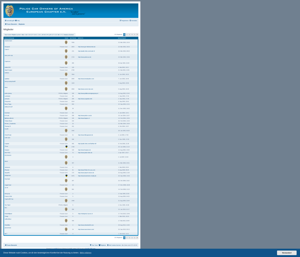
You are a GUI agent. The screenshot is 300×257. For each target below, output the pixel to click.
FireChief (7, 179)
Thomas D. (8, 126)
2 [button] (126, 35)
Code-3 (7, 49)
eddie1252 (8, 67)
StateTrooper (8, 70)
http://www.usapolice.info (85, 98)
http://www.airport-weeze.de (86, 172)
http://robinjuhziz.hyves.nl (85, 213)
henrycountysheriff (10, 81)
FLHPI (6, 129)
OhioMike (7, 225)
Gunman (7, 113)
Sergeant (7, 46)
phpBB (55, 248)
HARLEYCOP (9, 107)
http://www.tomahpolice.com (86, 78)
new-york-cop (9, 55)
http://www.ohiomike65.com (86, 225)
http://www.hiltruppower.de (85, 135)
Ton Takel (7, 205)
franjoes (7, 150)
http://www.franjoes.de (84, 150)
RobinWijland (8, 213)
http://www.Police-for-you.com (86, 170)
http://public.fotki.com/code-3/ (86, 51)
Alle (23, 34)
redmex (7, 72)
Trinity (6, 216)
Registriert (122, 38)
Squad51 (7, 172)
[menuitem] (17, 20)
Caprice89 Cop (9, 199)
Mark (6, 87)
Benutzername (9, 38)
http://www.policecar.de (84, 57)
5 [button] (134, 35)
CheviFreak (8, 135)
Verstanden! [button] (287, 253)
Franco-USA (8, 196)
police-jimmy (8, 93)
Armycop (7, 193)
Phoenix (7, 170)
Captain (7, 143)
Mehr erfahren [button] (85, 253)
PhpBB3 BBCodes (90, 248)
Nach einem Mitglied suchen (13, 34)
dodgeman (8, 175)
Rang (66, 38)
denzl (6, 161)
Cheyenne (8, 101)
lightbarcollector (9, 118)
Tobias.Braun (8, 121)
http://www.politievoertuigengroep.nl (88, 93)
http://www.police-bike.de (85, 152)
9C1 (6, 207)
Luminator (7, 96)
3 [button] (129, 35)
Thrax (6, 146)
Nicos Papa (8, 104)
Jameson (7, 167)
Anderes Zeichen (69, 34)
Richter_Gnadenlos (10, 123)
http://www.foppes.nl (84, 118)
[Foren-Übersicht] (46, 10)
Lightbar (7, 78)
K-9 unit (7, 115)
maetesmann (8, 40)
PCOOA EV (8, 155)
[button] (137, 34)
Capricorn (7, 61)
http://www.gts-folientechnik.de (86, 46)
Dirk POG (7, 152)
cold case (7, 137)
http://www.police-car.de (85, 115)
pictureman (8, 227)
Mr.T (6, 233)
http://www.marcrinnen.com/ (86, 229)
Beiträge (73, 38)
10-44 (6, 187)
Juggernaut (8, 185)
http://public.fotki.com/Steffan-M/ (87, 143)
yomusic (7, 98)
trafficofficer (8, 219)
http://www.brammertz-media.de (87, 176)
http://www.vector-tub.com (85, 89)
